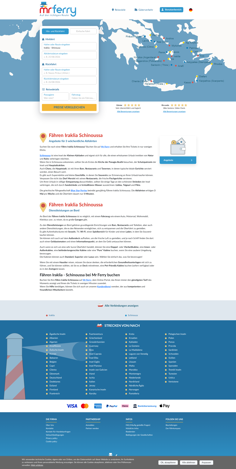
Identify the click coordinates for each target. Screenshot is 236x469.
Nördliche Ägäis (136, 386)
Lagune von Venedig (138, 354)
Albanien (53, 338)
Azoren (52, 354)
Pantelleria (134, 394)
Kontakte (49, 428)
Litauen (132, 362)
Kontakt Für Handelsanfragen (58, 432)
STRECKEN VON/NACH (122, 325)
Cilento (53, 370)
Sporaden (173, 366)
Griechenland (95, 338)
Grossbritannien (97, 342)
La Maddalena (135, 350)
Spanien (172, 362)
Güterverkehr (145, 10)
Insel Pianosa (95, 366)
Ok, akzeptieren (168, 462)
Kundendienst (104, 287)
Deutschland (56, 378)
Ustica (172, 378)
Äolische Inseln (56, 350)
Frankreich (55, 394)
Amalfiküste (55, 346)
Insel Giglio (94, 362)
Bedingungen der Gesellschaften (139, 435)
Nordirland (134, 382)
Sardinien (173, 350)
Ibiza (91, 350)
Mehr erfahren (37, 465)
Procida (172, 346)
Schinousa (133, 315)
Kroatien (133, 338)
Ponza (171, 342)
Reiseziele (120, 10)
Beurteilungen (171, 425)
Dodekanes (55, 382)
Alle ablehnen (188, 462)
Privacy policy (51, 438)
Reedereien (130, 432)
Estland (53, 386)
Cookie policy (51, 442)
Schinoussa (45, 155)
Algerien (53, 342)
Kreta (131, 334)
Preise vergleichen (69, 107)
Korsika (92, 394)
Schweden (174, 354)
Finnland (54, 390)
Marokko (133, 370)
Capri (52, 366)
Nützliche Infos (132, 428)
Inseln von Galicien (98, 370)
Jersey (92, 386)
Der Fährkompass (173, 428)
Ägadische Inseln (57, 334)
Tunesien (173, 374)
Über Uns (50, 425)
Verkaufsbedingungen (55, 435)
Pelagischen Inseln (177, 334)
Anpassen (206, 462)
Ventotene (173, 382)
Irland (92, 374)
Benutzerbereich (173, 10)
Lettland (133, 358)
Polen (171, 338)
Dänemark (54, 374)
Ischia (92, 378)
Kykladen (133, 342)
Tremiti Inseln (175, 370)
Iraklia (52, 315)
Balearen (54, 358)
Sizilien (172, 358)
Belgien (53, 362)
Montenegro (135, 374)
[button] (192, 10)
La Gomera (134, 346)
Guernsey (93, 346)
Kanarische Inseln (97, 390)
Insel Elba (93, 358)
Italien (92, 382)
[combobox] (69, 48)
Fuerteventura (96, 334)
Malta (132, 366)
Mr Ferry (105, 147)
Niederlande (135, 378)
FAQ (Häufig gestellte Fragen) (138, 425)
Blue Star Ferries (79, 190)
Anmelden (90, 425)
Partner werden (92, 428)
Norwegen (134, 390)
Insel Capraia (95, 354)
